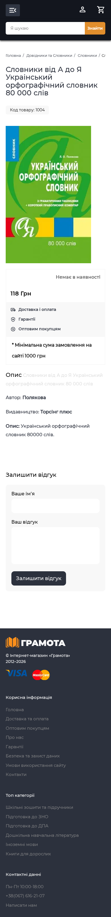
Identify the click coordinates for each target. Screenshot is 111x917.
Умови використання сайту (36, 765)
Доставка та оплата (27, 718)
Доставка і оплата (37, 309)
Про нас (15, 737)
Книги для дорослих (28, 853)
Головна (13, 55)
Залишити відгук (38, 578)
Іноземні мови (22, 844)
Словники (87, 55)
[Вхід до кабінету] (82, 10)
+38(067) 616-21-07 (25, 895)
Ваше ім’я (23, 493)
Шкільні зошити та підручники (39, 807)
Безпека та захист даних (33, 756)
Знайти (95, 28)
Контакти (16, 774)
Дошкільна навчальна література (42, 835)
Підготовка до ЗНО (27, 816)
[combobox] (45, 28)
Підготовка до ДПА (27, 825)
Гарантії (26, 319)
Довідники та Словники (49, 55)
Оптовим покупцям (39, 328)
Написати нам (21, 905)
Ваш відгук (24, 522)
